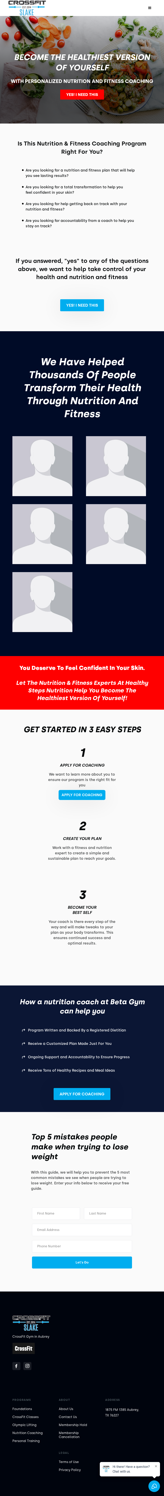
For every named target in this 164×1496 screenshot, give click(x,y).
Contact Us (68, 1417)
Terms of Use (69, 1462)
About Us (66, 1409)
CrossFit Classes (25, 1417)
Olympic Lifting (24, 1425)
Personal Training (26, 1441)
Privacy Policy (70, 1470)
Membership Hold (73, 1425)
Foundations (22, 1409)
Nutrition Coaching (27, 1433)
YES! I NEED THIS (82, 94)
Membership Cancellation (69, 1435)
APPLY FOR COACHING (82, 1094)
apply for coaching (82, 795)
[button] (150, 8)
